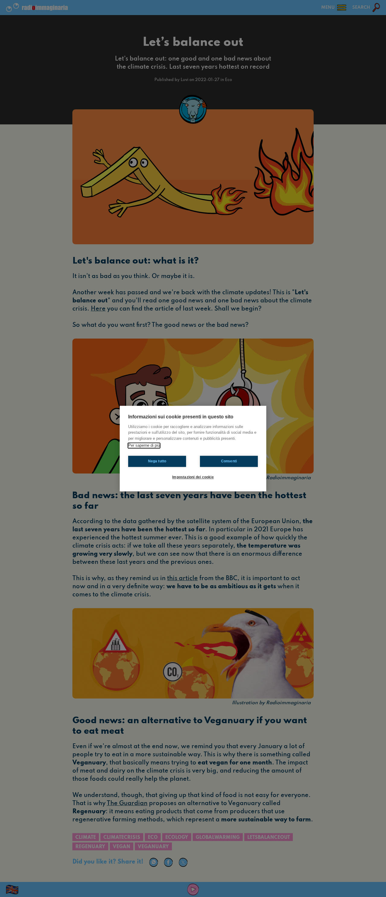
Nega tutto (157, 461)
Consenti (229, 461)
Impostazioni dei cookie (193, 477)
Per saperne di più (144, 445)
